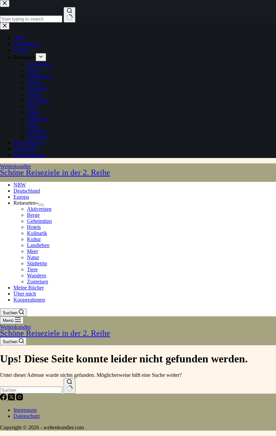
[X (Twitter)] (12, 398)
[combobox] (31, 390)
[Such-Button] (69, 386)
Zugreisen (37, 281)
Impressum (25, 410)
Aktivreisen (39, 209)
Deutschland (26, 191)
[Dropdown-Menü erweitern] (41, 205)
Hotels (34, 227)
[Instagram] (19, 398)
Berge (33, 215)
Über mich (24, 293)
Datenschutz (26, 416)
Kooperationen (29, 300)
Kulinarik (37, 233)
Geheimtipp (39, 221)
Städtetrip (37, 263)
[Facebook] (4, 398)
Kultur (34, 239)
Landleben (38, 245)
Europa (21, 197)
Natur (33, 257)
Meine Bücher (28, 287)
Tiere (32, 269)
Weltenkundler (55, 169)
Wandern (36, 275)
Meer (32, 251)
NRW (19, 185)
